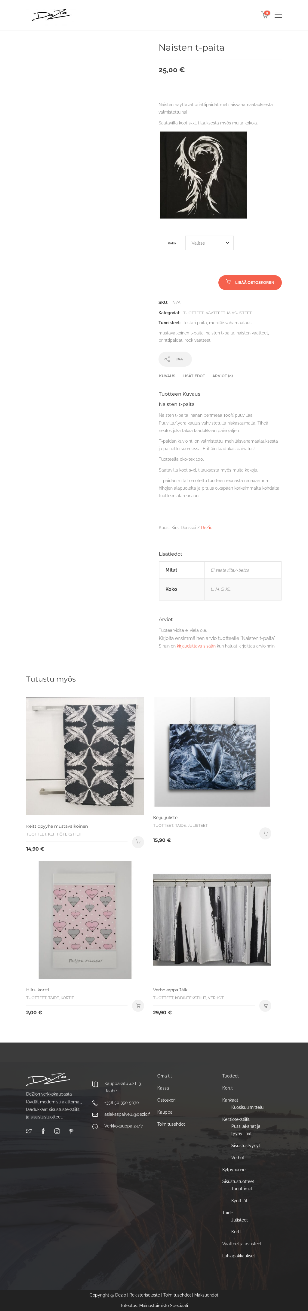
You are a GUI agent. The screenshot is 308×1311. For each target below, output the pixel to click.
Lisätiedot (194, 376)
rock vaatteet (198, 340)
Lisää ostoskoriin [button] (138, 842)
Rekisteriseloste (144, 1295)
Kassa (163, 1088)
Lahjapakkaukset (238, 1255)
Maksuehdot (206, 1295)
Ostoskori (166, 1100)
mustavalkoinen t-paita (181, 333)
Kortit (236, 1231)
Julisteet (239, 1220)
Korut (227, 1088)
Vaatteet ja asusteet (229, 313)
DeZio (206, 527)
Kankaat (230, 1100)
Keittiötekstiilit (236, 1119)
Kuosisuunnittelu (247, 1107)
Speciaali (179, 1305)
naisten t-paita (220, 333)
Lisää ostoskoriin (254, 282)
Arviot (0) (222, 376)
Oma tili (165, 1076)
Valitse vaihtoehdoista (265, 1006)
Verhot (237, 1157)
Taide (227, 1212)
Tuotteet (193, 313)
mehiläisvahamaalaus (230, 322)
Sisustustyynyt (245, 1145)
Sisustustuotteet (238, 1181)
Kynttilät (239, 1200)
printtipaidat (171, 340)
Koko (172, 243)
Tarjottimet (242, 1188)
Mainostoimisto (154, 1305)
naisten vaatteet (252, 333)
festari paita (195, 322)
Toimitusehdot (171, 1124)
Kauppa (165, 1112)
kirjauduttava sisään (196, 646)
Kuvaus (167, 376)
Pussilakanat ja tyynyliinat (245, 1130)
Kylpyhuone (233, 1169)
